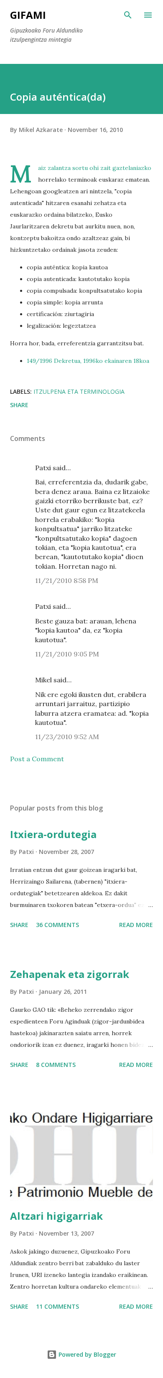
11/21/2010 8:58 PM (66, 580)
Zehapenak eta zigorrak (69, 974)
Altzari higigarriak (56, 1216)
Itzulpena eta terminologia (79, 391)
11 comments (57, 1306)
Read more (136, 925)
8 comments (56, 1065)
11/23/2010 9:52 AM (67, 736)
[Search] (128, 15)
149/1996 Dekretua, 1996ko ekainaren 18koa (88, 361)
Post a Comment (37, 759)
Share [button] (19, 405)
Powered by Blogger (86, 1354)
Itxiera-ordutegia (53, 834)
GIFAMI (28, 15)
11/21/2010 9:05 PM (67, 654)
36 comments (57, 925)
